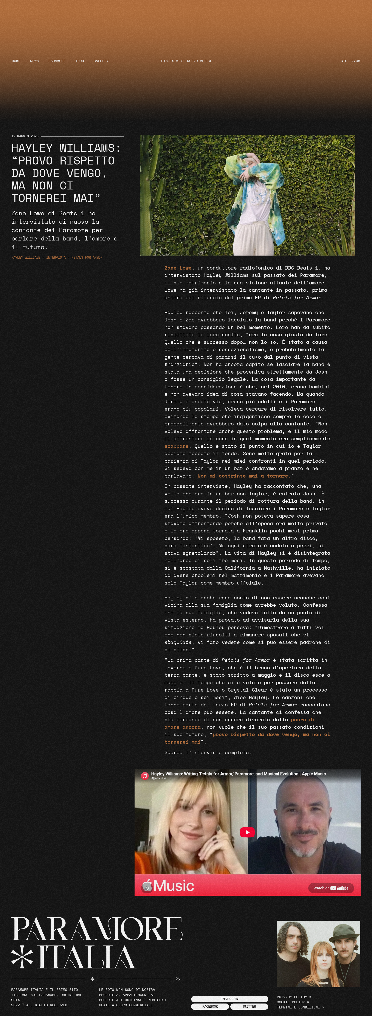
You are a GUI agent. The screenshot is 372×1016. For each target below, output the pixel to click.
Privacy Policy (292, 997)
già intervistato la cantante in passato (247, 290)
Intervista (56, 257)
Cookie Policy (291, 1002)
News (34, 61)
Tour (79, 61)
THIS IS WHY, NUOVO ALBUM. (186, 61)
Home (16, 61)
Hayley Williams (25, 257)
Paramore (57, 61)
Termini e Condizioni (298, 1007)
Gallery (101, 61)
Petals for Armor (86, 257)
